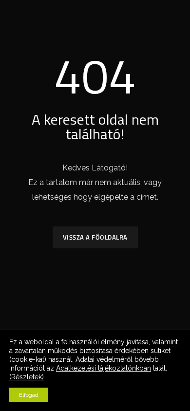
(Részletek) (26, 377)
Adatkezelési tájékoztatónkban (103, 368)
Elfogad (28, 395)
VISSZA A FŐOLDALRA (95, 237)
